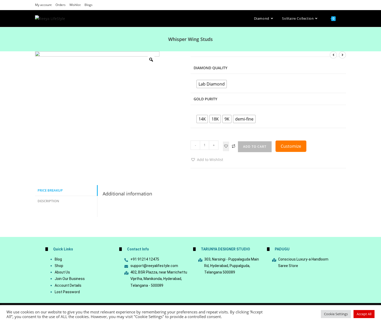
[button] (206, 159)
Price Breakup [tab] (50, 190)
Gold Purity (205, 98)
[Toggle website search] (345, 18)
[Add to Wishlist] (226, 146)
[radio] (212, 84)
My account (43, 5)
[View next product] (342, 55)
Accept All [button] (364, 314)
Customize (291, 146)
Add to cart (254, 146)
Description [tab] (48, 201)
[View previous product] (333, 55)
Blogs (88, 5)
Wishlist (75, 5)
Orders (60, 5)
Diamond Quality (210, 67)
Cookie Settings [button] (336, 314)
